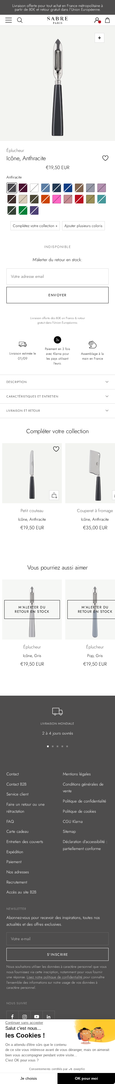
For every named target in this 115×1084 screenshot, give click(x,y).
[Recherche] (19, 20)
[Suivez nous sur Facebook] (12, 1017)
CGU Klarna (73, 821)
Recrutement (16, 882)
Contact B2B (16, 784)
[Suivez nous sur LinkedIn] (49, 1017)
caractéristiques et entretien (32, 396)
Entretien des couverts (24, 842)
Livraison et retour (23, 410)
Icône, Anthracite (32, 519)
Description (16, 382)
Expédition (14, 852)
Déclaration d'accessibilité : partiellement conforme (85, 845)
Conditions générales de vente (83, 787)
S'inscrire (57, 954)
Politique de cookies (79, 811)
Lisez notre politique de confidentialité (55, 977)
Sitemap (69, 831)
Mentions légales (77, 774)
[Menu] (8, 20)
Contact (12, 774)
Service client (17, 794)
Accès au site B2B (21, 892)
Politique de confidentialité (84, 801)
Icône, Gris (32, 656)
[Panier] (107, 20)
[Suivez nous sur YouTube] (36, 1017)
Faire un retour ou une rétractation (25, 807)
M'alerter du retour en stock (32, 609)
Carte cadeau (17, 831)
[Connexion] (97, 20)
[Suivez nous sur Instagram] (24, 1017)
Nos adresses (17, 872)
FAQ (10, 821)
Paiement (13, 862)
